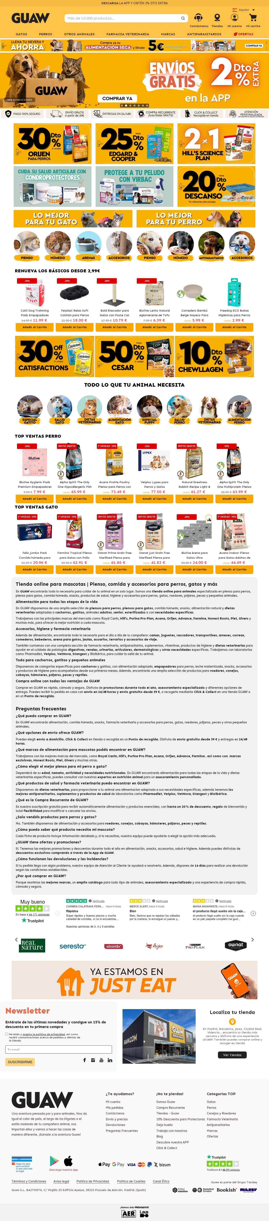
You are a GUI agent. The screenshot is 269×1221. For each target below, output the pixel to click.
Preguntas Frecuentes (122, 1131)
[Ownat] (236, 946)
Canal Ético (161, 1181)
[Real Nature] (32, 946)
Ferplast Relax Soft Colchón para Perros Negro (34, 313)
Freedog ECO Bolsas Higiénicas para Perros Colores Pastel (194, 313)
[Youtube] (101, 1060)
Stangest (80, 654)
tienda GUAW (238, 692)
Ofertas (212, 1136)
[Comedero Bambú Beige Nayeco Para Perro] (154, 292)
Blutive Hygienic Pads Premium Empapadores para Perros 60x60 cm (34, 484)
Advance (185, 618)
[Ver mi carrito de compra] (253, 18)
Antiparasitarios (218, 1125)
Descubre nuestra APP (172, 1142)
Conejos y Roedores (221, 1113)
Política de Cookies (131, 1181)
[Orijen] (154, 946)
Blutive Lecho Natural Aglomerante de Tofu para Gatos (114, 313)
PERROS (45, 34)
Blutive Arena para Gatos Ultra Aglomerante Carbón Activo (194, 555)
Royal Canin (110, 618)
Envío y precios (117, 1119)
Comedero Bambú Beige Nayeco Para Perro (154, 313)
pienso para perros (236, 591)
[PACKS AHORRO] (134, 45)
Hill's (124, 618)
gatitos (105, 666)
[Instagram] (93, 1060)
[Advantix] (113, 946)
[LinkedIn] (110, 1060)
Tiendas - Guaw (167, 1113)
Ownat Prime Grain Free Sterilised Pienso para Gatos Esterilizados (115, 555)
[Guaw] (31, 18)
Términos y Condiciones (29, 1181)
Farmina (199, 618)
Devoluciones (115, 1125)
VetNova (64, 654)
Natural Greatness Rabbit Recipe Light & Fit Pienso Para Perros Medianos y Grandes (194, 484)
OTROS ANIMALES (79, 34)
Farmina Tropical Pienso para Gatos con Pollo (74, 555)
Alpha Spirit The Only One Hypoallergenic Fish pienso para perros (75, 484)
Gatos (211, 1102)
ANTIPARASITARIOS (204, 34)
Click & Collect (166, 1148)
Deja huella (164, 1125)
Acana (160, 618)
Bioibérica (97, 654)
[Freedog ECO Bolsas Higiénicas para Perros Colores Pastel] (194, 292)
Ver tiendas (232, 1055)
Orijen (172, 618)
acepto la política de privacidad (44, 1034)
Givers (243, 618)
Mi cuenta (113, 1102)
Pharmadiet (33, 654)
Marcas (168, 34)
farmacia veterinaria (103, 645)
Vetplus (49, 654)
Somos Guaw (165, 1102)
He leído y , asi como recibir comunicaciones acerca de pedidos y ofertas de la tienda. (44, 1037)
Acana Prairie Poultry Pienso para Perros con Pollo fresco (114, 484)
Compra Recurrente (170, 1108)
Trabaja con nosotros (171, 1131)
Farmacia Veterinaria (222, 1119)
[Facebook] (85, 1060)
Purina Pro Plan (141, 618)
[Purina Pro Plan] (195, 946)
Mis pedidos (114, 1108)
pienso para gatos (29, 595)
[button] (20, 304)
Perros (211, 1108)
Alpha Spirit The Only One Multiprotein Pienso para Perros (234, 484)
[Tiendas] (217, 21)
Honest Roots (218, 618)
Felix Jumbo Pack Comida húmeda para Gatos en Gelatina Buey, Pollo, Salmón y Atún (234, 313)
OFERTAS (245, 34)
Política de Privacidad (93, 1181)
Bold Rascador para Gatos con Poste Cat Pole (74, 313)
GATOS (21, 34)
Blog (159, 1136)
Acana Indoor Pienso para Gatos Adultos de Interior (234, 555)
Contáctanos (115, 1113)
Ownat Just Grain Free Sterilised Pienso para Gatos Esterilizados (154, 555)
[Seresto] (73, 946)
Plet (234, 618)
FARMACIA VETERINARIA (128, 34)
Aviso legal (61, 1181)
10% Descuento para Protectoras (180, 1119)
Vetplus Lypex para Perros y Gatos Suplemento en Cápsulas (154, 484)
